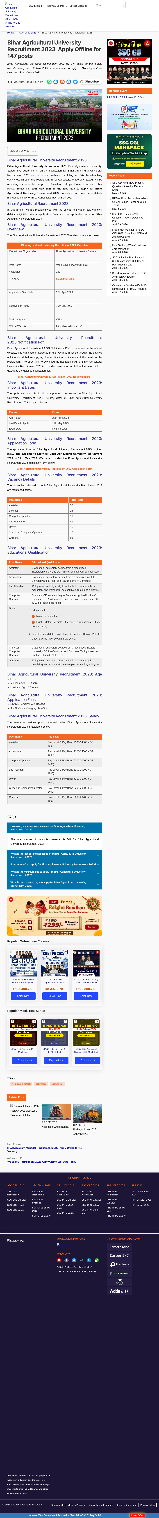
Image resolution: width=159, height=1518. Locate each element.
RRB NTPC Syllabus (112, 1201)
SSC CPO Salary (90, 1205)
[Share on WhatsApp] (49, 82)
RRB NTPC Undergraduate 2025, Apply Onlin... (85, 1129)
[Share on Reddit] (62, 82)
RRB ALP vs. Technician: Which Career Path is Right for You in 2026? (130, 202)
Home (10, 32)
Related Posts (16, 1097)
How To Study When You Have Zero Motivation (129, 247)
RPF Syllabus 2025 (141, 1200)
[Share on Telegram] (55, 82)
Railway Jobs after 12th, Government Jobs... (23, 1113)
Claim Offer (137, 1515)
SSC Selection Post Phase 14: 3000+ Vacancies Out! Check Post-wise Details (129, 261)
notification (41, 1084)
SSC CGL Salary (15, 1210)
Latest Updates (78, 5)
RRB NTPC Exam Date (116, 1209)
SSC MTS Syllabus (67, 1200)
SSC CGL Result (15, 1205)
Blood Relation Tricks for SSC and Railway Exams (129, 275)
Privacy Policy (147, 1505)
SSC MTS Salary (65, 1213)
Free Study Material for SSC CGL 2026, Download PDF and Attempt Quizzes (129, 233)
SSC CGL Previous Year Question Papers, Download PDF (127, 218)
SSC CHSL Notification (38, 1193)
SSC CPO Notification (87, 1193)
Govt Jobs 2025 (27, 32)
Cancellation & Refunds (101, 1505)
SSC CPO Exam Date (90, 1211)
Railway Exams (55, 5)
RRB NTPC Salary (116, 1216)
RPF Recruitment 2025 (140, 1193)
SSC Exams (35, 5)
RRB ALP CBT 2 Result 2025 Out (125, 97)
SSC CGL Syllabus (17, 1200)
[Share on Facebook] (68, 82)
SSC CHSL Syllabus (37, 1201)
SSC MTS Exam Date (65, 1206)
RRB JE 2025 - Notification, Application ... (56, 1124)
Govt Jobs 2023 (65, 279)
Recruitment (57, 1084)
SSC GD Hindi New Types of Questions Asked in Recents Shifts (128, 186)
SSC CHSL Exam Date (41, 1209)
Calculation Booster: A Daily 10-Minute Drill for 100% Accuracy (129, 287)
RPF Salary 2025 (140, 1205)
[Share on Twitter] (75, 82)
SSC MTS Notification (63, 1193)
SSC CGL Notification (13, 1193)
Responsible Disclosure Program (68, 1505)
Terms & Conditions (127, 1505)
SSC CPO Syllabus (91, 1200)
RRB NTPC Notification (112, 1193)
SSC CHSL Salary (41, 1216)
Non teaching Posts (21, 1084)
